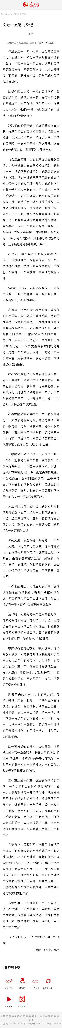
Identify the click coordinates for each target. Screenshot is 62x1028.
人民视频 (8, 1006)
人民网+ (21, 988)
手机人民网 (34, 988)
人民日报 (8, 988)
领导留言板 (47, 988)
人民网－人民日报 (45, 43)
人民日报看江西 (18, 14)
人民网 (3, 14)
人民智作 (21, 1006)
